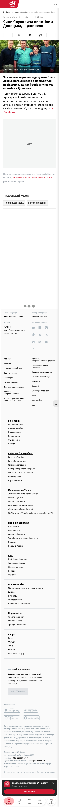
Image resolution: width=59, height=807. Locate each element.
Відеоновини (14, 436)
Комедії (11, 571)
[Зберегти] (51, 35)
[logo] (12, 4)
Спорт (11, 634)
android (12, 710)
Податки (12, 542)
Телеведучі (8, 378)
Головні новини (15, 424)
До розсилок (18, 691)
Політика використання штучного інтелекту (14, 399)
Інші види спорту (16, 653)
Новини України (21, 12)
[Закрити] (53, 783)
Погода (11, 444)
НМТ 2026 (12, 596)
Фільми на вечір (15, 567)
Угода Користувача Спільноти (40, 366)
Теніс (10, 646)
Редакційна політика (13, 368)
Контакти (36, 381)
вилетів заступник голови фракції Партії (32, 177)
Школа (11, 592)
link (33, 327)
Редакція (7, 364)
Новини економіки (18, 522)
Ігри (33, 405)
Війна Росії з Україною (20, 453)
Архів (34, 396)
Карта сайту (37, 400)
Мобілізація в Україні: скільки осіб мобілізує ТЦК (31, 513)
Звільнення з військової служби (23, 494)
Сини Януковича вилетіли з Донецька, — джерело (43, 12)
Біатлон (11, 650)
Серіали (12, 575)
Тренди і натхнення (17, 625)
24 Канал (7, 12)
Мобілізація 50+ (15, 498)
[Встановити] (29, 788)
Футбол (11, 642)
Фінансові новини (16, 534)
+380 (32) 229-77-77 (20, 758)
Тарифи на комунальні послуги (23, 538)
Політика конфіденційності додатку (43, 360)
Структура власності (40, 391)
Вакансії (35, 386)
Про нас (7, 359)
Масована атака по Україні (20, 473)
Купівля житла (15, 621)
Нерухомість (15, 613)
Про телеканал (10, 373)
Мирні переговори (17, 465)
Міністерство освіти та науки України (25, 588)
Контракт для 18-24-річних (20, 505)
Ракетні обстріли (16, 457)
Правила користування (14, 387)
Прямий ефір (14, 432)
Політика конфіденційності (11, 393)
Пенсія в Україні (15, 546)
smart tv (12, 717)
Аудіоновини (14, 440)
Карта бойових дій (17, 461)
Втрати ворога (15, 480)
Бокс (10, 638)
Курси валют (14, 530)
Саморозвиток (15, 600)
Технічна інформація (41, 377)
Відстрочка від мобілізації (20, 509)
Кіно (10, 555)
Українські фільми (16, 563)
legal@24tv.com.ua (37, 761)
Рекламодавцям (10, 382)
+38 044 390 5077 (39, 316)
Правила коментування (42, 372)
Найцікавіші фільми (17, 559)
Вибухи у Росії (14, 476)
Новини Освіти (16, 584)
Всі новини (14, 420)
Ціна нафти (13, 526)
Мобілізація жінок (16, 501)
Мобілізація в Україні (20, 490)
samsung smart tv (31, 717)
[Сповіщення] (55, 4)
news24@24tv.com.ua (13, 316)
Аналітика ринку (16, 617)
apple (31, 710)
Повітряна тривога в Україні (21, 469)
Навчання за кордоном (19, 603)
